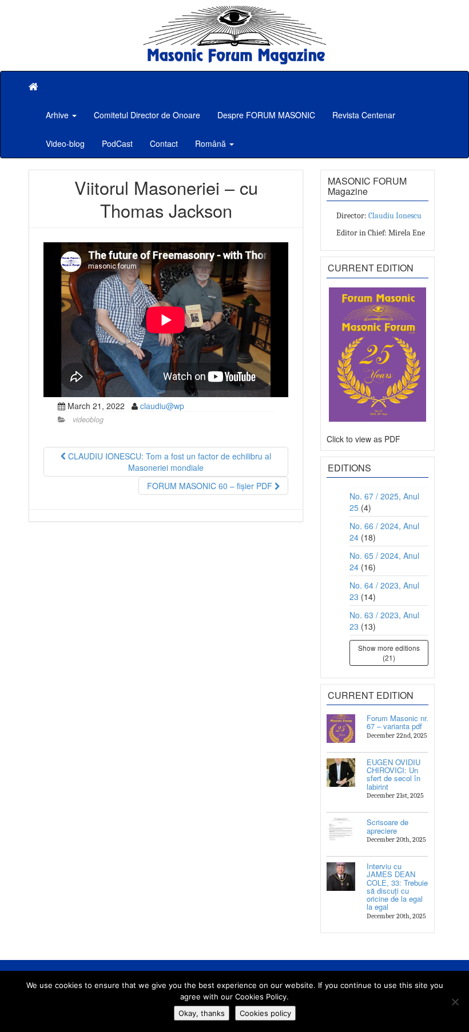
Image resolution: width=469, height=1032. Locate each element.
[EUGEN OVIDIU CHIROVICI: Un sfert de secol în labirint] (341, 772)
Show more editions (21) (389, 652)
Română (211, 143)
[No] (454, 1001)
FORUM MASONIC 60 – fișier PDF (211, 485)
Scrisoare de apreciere (387, 826)
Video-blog (65, 143)
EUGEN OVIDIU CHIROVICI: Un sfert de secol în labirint (393, 774)
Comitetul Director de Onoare (147, 115)
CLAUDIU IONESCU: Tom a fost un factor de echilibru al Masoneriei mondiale (168, 461)
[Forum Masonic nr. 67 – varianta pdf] (341, 728)
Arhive (58, 115)
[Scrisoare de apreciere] (341, 832)
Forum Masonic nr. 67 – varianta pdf (397, 722)
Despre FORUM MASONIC (266, 115)
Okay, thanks (201, 1013)
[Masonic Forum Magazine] (234, 11)
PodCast (117, 143)
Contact (164, 143)
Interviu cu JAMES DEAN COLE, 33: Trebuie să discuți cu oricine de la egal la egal (397, 886)
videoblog (88, 419)
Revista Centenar (363, 115)
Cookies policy (265, 1013)
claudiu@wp (162, 405)
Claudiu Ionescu (395, 216)
